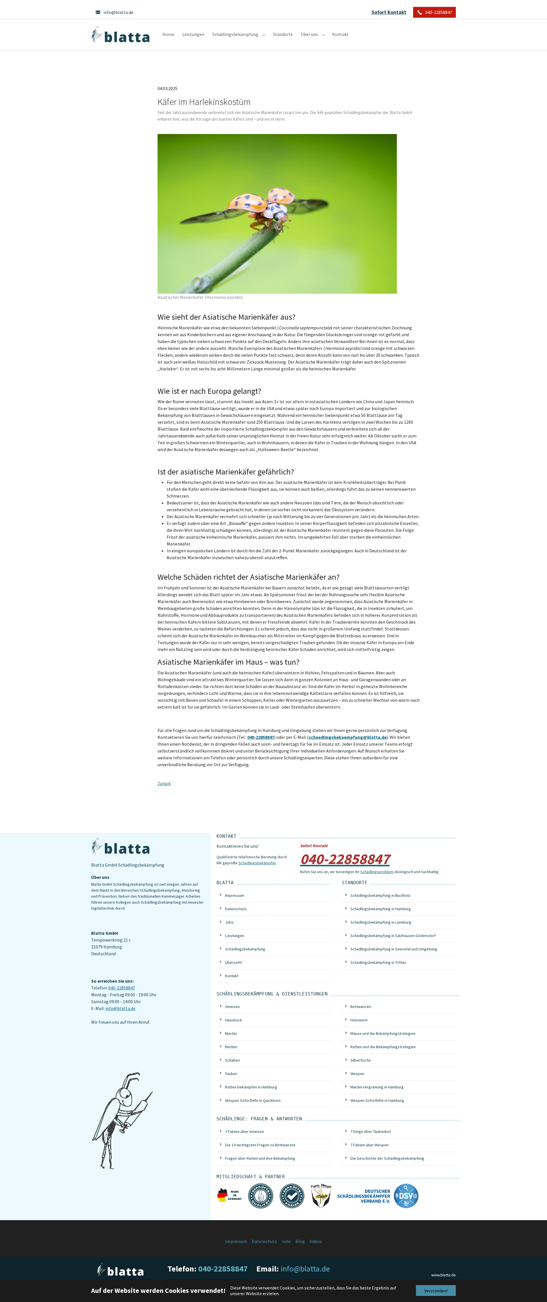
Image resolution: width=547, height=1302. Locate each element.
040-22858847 (121, 988)
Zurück (164, 783)
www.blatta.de (443, 1274)
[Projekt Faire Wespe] (321, 1195)
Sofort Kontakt (389, 12)
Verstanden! (436, 1290)
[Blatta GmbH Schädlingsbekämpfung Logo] (121, 34)
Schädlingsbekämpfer (257, 862)
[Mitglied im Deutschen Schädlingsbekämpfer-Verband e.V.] (378, 1195)
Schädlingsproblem (376, 871)
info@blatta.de (120, 1008)
